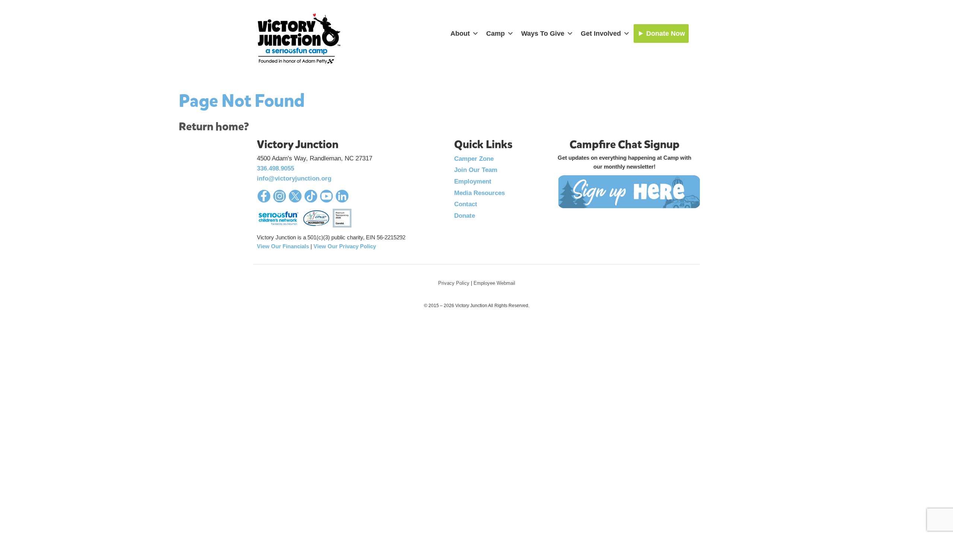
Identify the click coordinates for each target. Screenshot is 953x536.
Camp (495, 33)
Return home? (214, 126)
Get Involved (601, 33)
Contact (465, 204)
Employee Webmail (494, 283)
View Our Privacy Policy (344, 246)
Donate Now (665, 33)
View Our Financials (283, 246)
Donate (464, 215)
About (460, 33)
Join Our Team (475, 169)
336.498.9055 (275, 168)
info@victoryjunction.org (294, 178)
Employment (472, 181)
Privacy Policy (453, 283)
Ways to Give (542, 33)
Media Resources (479, 193)
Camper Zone (474, 158)
